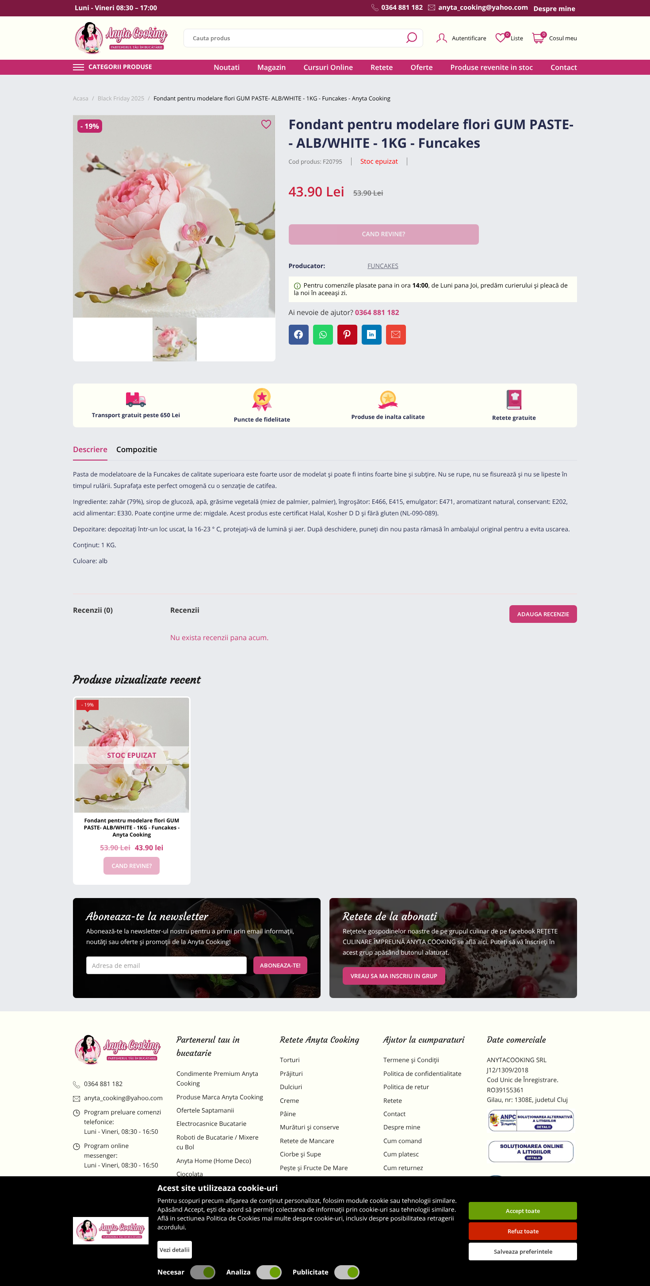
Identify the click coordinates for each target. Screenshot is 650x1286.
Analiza (238, 1272)
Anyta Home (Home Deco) (213, 1161)
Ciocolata (189, 1174)
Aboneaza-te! (280, 965)
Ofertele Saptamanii (205, 1110)
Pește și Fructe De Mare (314, 1168)
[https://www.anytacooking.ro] (121, 38)
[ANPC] (532, 1122)
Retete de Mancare (307, 1141)
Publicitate (311, 1272)
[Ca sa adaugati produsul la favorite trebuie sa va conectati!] (266, 124)
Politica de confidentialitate (422, 1074)
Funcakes (382, 266)
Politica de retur (406, 1087)
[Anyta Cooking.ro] (111, 1230)
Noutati (227, 67)
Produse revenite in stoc (492, 67)
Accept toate (523, 1211)
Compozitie (136, 449)
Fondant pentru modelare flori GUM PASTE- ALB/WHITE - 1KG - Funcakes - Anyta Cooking (132, 827)
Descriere (90, 449)
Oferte (422, 67)
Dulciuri (291, 1087)
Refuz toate (523, 1231)
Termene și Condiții (411, 1060)
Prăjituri (291, 1074)
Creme (289, 1101)
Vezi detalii (175, 1250)
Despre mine (402, 1127)
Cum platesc (401, 1154)
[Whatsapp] (323, 335)
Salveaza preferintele (523, 1251)
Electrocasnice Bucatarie (211, 1124)
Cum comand (402, 1141)
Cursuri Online (328, 67)
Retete (382, 67)
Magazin (271, 67)
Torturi (290, 1060)
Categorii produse (120, 67)
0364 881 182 (377, 312)
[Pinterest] (347, 335)
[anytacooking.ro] (118, 1049)
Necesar (170, 1272)
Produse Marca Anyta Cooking (219, 1097)
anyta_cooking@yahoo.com (123, 1098)
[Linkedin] (372, 335)
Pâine (288, 1114)
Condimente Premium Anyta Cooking (217, 1079)
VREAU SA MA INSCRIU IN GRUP (394, 976)
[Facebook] (299, 335)
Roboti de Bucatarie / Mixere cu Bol (217, 1142)
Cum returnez (403, 1168)
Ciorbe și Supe (300, 1154)
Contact (564, 67)
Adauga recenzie (543, 614)
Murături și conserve (309, 1127)
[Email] (396, 335)
